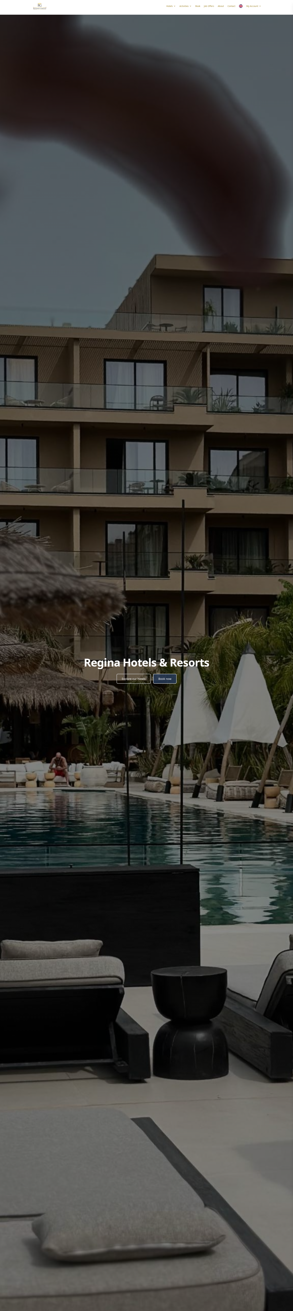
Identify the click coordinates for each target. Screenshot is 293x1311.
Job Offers (209, 6)
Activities (184, 6)
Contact (231, 6)
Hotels (169, 6)
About (221, 6)
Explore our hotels (134, 679)
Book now (164, 679)
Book (197, 6)
